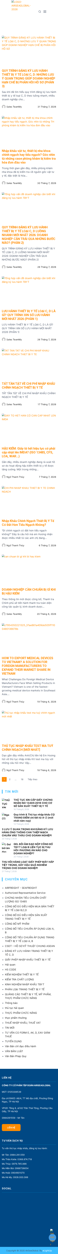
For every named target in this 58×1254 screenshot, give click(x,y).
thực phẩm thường (16, 1017)
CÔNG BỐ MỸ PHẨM (17, 923)
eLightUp (47, 1250)
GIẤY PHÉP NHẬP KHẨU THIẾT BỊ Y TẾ (28, 959)
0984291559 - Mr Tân (13, 1117)
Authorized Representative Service (25, 892)
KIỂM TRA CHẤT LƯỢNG (19, 979)
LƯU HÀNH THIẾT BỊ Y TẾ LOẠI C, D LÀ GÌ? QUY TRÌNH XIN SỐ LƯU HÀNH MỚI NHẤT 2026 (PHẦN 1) (29, 315)
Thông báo (11, 1002)
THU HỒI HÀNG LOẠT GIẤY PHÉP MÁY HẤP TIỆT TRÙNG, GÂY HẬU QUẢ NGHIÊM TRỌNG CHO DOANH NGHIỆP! (28, 865)
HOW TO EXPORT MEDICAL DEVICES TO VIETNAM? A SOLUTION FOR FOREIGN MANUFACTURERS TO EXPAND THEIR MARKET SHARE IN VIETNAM (27, 665)
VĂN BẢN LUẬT (14, 1051)
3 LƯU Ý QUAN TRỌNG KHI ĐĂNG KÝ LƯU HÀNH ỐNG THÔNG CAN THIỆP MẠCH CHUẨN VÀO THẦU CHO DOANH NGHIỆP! (27, 832)
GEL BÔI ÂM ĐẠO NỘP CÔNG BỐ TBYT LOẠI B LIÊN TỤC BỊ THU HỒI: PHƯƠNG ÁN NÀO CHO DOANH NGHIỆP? (33, 848)
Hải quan (10, 964)
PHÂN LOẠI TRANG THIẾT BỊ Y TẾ (25, 989)
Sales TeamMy (14, 106)
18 (22, 779)
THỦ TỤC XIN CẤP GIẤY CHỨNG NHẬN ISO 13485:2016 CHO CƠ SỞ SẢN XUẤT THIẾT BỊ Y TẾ (33, 803)
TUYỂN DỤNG (13, 1041)
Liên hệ (11, 1127)
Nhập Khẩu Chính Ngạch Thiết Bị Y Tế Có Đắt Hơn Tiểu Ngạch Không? (28, 523)
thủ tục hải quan (14, 1007)
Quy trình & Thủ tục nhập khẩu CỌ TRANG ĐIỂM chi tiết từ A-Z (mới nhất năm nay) (34, 817)
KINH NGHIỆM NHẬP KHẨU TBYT (24, 984)
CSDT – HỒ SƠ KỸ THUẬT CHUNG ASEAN (30, 946)
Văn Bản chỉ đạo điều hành (20, 1046)
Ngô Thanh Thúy (15, 477)
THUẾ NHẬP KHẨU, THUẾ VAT (23, 1022)
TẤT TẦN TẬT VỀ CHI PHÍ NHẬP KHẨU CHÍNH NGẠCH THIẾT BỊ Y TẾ (28, 385)
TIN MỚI (9, 1027)
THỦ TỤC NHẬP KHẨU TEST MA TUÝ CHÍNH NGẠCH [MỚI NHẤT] (27, 748)
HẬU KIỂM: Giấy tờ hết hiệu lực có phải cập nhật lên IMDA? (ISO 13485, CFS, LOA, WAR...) (28, 452)
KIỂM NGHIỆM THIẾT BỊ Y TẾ (22, 974)
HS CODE (10, 969)
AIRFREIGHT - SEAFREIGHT (21, 887)
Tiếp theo (32, 779)
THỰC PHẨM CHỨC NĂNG (21, 1012)
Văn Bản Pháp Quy (15, 1056)
